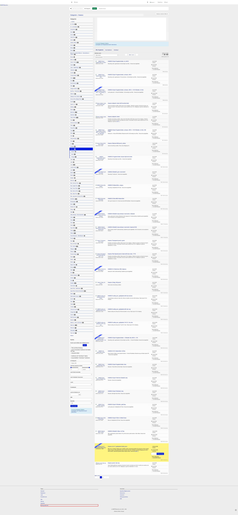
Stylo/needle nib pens (75, 296)
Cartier (72, 64)
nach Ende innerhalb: (75, 372)
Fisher (72, 125)
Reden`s (72, 259)
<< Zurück (72, 21)
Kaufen (76, 2)
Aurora (72, 45)
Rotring (72, 267)
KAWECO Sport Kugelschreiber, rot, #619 (118, 61)
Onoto (72, 222)
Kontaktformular (44, 496)
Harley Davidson (74, 138)
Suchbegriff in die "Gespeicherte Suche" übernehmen (79, 411)
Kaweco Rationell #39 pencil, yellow (117, 143)
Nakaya (72, 209)
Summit (72, 299)
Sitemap (42, 501)
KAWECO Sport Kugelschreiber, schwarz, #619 (119, 74)
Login (166, 2)
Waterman (73, 325)
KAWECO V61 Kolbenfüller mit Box (116, 351)
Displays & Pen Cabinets (75, 96)
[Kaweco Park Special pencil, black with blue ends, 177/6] (101, 255)
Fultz (72, 130)
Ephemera (73, 112)
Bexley (72, 47)
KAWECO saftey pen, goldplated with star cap (119, 309)
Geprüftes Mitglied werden (125, 491)
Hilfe (41, 499)
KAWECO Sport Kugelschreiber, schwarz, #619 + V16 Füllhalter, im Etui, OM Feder (127, 130)
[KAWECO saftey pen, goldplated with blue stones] (101, 297)
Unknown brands (74, 309)
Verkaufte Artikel (75, 353)
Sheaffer (73, 283)
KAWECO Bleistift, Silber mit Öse (116, 431)
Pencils (72, 238)
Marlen (72, 172)
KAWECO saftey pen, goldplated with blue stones (120, 296)
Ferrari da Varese (74, 122)
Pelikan (72, 233)
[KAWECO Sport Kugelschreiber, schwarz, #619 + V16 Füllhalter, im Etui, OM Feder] (101, 131)
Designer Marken (74, 88)
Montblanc (73, 199)
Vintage (73, 156)
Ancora (72, 34)
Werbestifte (73, 330)
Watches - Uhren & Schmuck (76, 322)
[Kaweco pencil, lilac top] (101, 463)
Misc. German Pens (75, 191)
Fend (72, 120)
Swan (72, 301)
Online (72, 217)
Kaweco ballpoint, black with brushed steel (118, 103)
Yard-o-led (73, 333)
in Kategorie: (73, 360)
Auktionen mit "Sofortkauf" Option (79, 356)
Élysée (72, 109)
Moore (72, 204)
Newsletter (43, 503)
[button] (152, 2)
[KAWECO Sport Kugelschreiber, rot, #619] (101, 62)
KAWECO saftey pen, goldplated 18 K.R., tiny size (120, 322)
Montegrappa (73, 201)
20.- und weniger (74, 26)
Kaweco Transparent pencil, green (116, 240)
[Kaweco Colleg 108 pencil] (101, 283)
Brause (72, 57)
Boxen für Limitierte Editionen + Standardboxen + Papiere (80, 53)
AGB (121, 498)
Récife (72, 256)
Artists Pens (73, 37)
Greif (72, 136)
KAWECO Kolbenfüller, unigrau (115, 185)
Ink (71, 143)
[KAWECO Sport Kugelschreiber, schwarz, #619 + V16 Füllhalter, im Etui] (101, 91)
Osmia (72, 225)
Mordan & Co (73, 206)
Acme (72, 32)
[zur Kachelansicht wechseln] (131, 57)
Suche (85, 345)
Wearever (73, 327)
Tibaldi (72, 304)
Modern (73, 151)
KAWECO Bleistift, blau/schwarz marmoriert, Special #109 (122, 227)
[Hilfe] (147, 2)
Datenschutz (122, 493)
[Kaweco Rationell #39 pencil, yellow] (101, 144)
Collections (73, 70)
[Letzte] (107, 477)
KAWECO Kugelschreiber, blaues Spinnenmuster (120, 156)
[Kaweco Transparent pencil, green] (101, 241)
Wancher (73, 320)
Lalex (72, 162)
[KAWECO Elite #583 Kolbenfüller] (101, 199)
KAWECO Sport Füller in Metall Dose (117, 418)
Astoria (72, 40)
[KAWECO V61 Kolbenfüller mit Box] (101, 351)
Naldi (72, 212)
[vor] (137, 55)
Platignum (73, 249)
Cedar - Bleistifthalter (75, 67)
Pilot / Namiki (74, 246)
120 (167, 54)
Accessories (73, 29)
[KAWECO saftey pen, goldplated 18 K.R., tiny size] (101, 324)
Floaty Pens (73, 128)
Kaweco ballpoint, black (114, 116)
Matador (72, 178)
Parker (72, 230)
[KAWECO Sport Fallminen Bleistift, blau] (101, 378)
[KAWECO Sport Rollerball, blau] (101, 391)
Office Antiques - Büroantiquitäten (77, 214)
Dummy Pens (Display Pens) (76, 99)
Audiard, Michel (74, 42)
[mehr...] (118, 121)
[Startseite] (71, 2)
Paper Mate (73, 227)
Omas (72, 220)
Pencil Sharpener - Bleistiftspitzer (77, 235)
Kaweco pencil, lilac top (113, 463)
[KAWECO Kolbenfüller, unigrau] (101, 186)
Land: (71, 382)
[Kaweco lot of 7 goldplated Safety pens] (101, 447)
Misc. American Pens (75, 183)
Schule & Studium (74, 275)
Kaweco (80, 15)
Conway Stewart (74, 75)
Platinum (73, 251)
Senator (72, 277)
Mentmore (73, 180)
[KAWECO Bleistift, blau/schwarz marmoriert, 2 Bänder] (101, 215)
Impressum (122, 494)
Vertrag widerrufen (44, 505)
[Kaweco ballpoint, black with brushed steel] (101, 104)
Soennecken (73, 285)
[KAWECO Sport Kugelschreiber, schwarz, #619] (101, 76)
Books (72, 50)
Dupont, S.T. (73, 104)
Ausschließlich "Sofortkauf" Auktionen (80, 358)
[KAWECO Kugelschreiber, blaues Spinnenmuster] (101, 158)
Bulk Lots (73, 59)
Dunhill (72, 101)
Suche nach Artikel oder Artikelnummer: (79, 342)
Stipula (72, 293)
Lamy (72, 164)
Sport (73, 154)
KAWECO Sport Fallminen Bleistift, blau (118, 377)
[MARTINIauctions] (4, 5)
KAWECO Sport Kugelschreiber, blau (117, 364)
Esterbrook (73, 114)
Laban (72, 159)
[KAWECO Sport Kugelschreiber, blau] (101, 365)
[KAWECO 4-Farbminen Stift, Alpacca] (101, 269)
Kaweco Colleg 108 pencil (114, 282)
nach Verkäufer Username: (76, 377)
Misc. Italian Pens (74, 193)
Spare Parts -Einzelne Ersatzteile (77, 291)
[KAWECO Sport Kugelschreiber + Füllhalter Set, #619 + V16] (101, 339)
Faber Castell (74, 117)
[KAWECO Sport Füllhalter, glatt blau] (101, 405)
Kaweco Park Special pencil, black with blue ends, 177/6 (122, 254)
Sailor (72, 270)
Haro (72, 141)
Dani (72, 80)
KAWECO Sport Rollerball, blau (116, 391)
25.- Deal (73, 24)
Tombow (72, 306)
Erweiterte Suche (102, 8)
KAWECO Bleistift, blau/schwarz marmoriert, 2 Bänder (121, 214)
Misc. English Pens (75, 185)
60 (164, 54)
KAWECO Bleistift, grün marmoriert (116, 172)
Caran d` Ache (74, 62)
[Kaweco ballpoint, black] (101, 116)
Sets (71, 280)
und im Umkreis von (75, 392)
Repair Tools (73, 264)
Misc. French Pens (74, 188)
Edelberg (73, 107)
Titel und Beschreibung (76, 348)
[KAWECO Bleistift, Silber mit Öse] (101, 432)
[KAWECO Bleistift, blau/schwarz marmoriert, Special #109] (101, 228)
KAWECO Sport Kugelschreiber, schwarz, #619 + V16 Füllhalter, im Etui (125, 90)
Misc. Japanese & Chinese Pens (77, 196)
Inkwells (72, 146)
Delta (72, 85)
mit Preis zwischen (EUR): (76, 365)
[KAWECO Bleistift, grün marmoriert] (101, 172)
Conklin (72, 72)
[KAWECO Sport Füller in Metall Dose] (101, 418)
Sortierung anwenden (99, 57)
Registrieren (160, 2)
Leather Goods (74, 167)
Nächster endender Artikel (161, 13)
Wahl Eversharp (74, 317)
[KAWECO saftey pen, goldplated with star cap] (101, 310)
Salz (72, 272)
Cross (72, 78)
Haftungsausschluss (124, 496)
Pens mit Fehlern (74, 243)
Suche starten (74, 406)
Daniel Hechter (74, 83)
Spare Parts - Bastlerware (76, 288)
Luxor (72, 170)
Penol (72, 241)
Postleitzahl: (73, 387)
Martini (72, 175)
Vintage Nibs (73, 312)
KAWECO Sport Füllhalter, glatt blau (117, 404)
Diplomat (73, 93)
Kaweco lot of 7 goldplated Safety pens (117, 446)
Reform (72, 262)
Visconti (72, 314)
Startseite (42, 491)
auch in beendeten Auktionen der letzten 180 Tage (80, 350)
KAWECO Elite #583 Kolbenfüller (116, 198)
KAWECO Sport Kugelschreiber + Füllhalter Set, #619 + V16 (123, 337)
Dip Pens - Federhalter (75, 91)
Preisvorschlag (160, 453)
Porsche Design (74, 254)
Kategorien (73, 15)
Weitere (72, 335)
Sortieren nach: (98, 53)
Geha (72, 133)
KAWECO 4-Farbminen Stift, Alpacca (117, 269)
